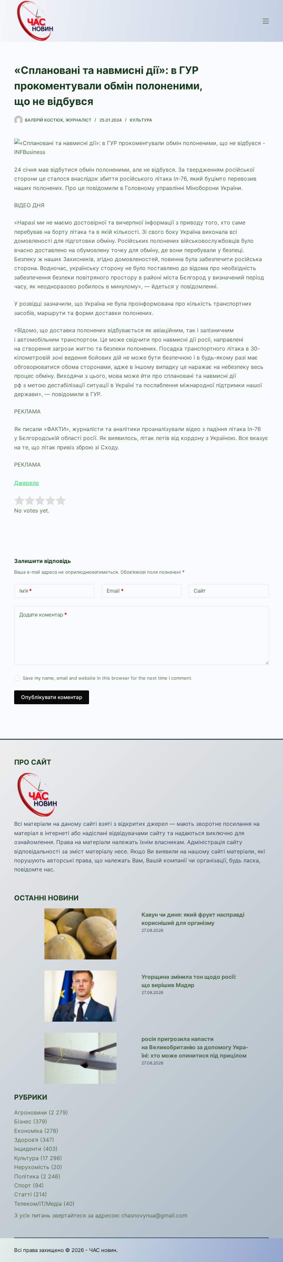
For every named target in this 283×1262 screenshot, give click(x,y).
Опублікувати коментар (51, 697)
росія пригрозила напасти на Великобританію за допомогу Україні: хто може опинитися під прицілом (195, 1047)
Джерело (26, 482)
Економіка (28, 1130)
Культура (141, 120)
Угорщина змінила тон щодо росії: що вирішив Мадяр (189, 980)
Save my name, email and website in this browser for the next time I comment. (108, 678)
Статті (23, 1194)
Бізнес (22, 1121)
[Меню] (266, 21)
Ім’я (25, 590)
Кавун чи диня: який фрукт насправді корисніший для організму (193, 918)
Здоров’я (26, 1139)
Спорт (22, 1185)
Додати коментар (43, 614)
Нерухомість (31, 1167)
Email (115, 590)
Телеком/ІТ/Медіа (38, 1203)
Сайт (200, 590)
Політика (26, 1176)
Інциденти (27, 1148)
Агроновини (30, 1112)
